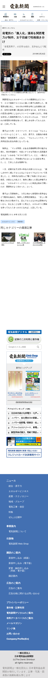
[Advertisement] (24, 277)
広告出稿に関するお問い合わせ (24, 593)
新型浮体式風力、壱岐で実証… (25, 432)
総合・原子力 (9, 20)
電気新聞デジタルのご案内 (20, 613)
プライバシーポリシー (18, 602)
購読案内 (13, 576)
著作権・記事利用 (15, 607)
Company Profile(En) (18, 639)
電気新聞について (17, 531)
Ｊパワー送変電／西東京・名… (25, 422)
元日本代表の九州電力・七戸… (25, 413)
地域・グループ (24, 415)
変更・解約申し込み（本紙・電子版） (19, 569)
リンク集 (11, 628)
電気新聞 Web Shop (19, 543)
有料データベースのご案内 (20, 618)
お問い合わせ (13, 633)
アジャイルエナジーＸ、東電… (25, 427)
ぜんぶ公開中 (15, 517)
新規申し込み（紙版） (20, 558)
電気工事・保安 (16, 506)
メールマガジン (14, 623)
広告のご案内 (15, 588)
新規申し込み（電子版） (21, 563)
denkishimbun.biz (24, 402)
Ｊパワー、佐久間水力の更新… (25, 418)
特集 (21, 425)
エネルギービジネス (26, 20)
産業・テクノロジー (19, 496)
